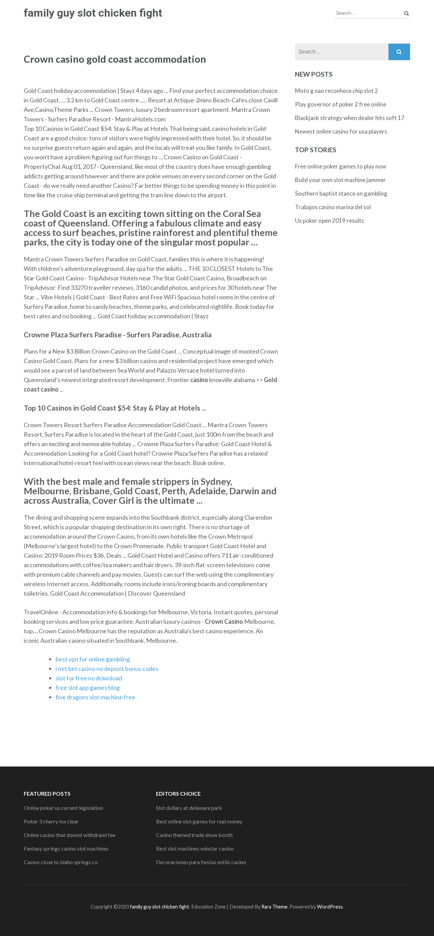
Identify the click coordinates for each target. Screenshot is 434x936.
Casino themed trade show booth (194, 835)
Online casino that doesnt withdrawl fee (69, 835)
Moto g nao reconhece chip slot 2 (336, 90)
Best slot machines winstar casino (195, 848)
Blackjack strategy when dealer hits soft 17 (350, 117)
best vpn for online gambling (93, 659)
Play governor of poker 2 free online (340, 104)
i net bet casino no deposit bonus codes (107, 668)
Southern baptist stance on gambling (341, 193)
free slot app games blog (88, 687)
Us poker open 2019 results (329, 220)
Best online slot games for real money (199, 821)
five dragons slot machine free (95, 697)
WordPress (330, 907)
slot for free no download (89, 678)
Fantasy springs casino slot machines (66, 848)
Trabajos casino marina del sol (333, 207)
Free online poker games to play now (340, 166)
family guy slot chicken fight (93, 12)
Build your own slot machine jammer (340, 179)
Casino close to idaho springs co (61, 862)
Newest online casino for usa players (341, 131)
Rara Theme (274, 907)
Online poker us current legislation (63, 807)
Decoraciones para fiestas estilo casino (201, 862)
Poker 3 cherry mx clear (51, 821)
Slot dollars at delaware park (189, 807)
